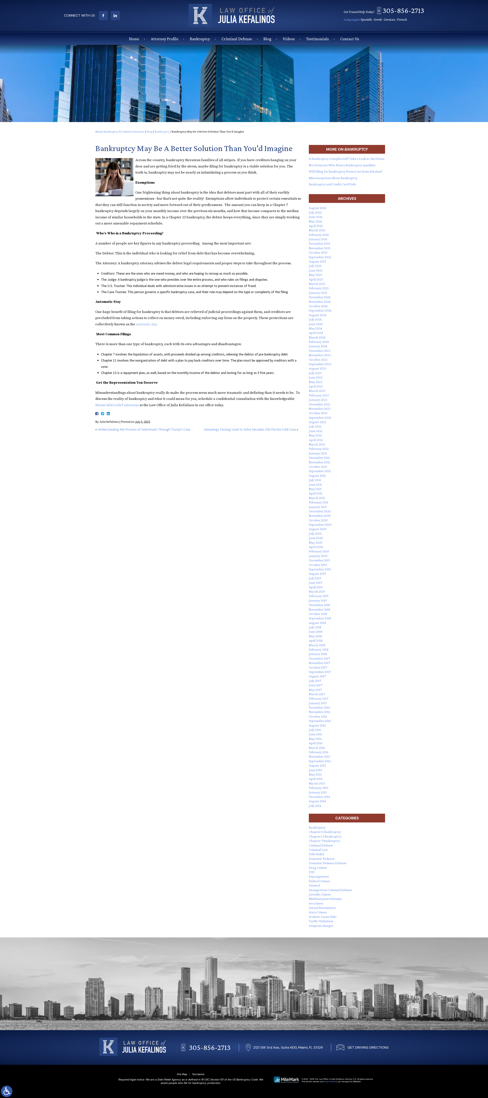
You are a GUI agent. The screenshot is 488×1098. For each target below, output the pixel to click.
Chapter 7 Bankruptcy (324, 841)
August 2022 (317, 422)
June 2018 (315, 631)
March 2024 (317, 337)
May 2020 (315, 542)
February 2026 (319, 235)
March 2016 (317, 748)
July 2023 (315, 373)
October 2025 (318, 252)
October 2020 (318, 520)
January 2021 (318, 507)
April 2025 (316, 279)
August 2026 (317, 208)
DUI (312, 872)
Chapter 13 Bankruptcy (325, 836)
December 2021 (319, 458)
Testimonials (317, 38)
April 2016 (316, 743)
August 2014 (317, 801)
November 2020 (320, 516)
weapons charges (321, 926)
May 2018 (315, 636)
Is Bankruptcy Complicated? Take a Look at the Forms (346, 159)
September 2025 (320, 257)
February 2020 (319, 551)
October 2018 (318, 614)
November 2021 (319, 462)
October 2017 (318, 667)
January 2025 (318, 293)
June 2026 (316, 217)
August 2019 (317, 574)
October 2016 (318, 716)
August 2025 (317, 261)
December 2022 (319, 404)
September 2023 (320, 364)
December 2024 (319, 297)
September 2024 (320, 310)
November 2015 (319, 756)
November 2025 (320, 248)
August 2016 (317, 725)
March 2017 (317, 694)
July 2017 (315, 681)
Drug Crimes (318, 868)
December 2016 (319, 707)
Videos (289, 38)
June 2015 (315, 770)
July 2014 (315, 806)
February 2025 (319, 288)
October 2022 (318, 413)
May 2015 (315, 774)
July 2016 (315, 730)
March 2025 (317, 284)
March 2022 (317, 444)
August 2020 (318, 529)
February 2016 (318, 752)
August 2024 (317, 315)
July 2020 (315, 533)
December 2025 (319, 243)
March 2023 (317, 391)
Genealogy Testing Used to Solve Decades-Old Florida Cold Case (250, 429)
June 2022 (315, 431)
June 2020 (316, 538)
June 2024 (316, 324)
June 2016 (315, 734)
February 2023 (319, 395)
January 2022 (318, 453)
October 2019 (318, 565)
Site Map (182, 1074)
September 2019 (320, 569)
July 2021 (315, 480)
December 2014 (319, 797)
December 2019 (319, 560)
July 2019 (315, 578)
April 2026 (316, 226)
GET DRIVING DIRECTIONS (368, 1047)
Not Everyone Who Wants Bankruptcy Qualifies (342, 165)
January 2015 (318, 792)
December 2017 (319, 658)
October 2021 (318, 467)
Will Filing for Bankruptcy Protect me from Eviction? (345, 171)
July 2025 (315, 266)
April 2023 (316, 386)
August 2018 (317, 623)
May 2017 (315, 690)
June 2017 (315, 685)
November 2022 (319, 409)
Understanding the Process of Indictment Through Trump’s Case (144, 429)
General (314, 885)
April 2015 (316, 779)
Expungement (319, 876)
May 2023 (315, 382)
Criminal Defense (237, 38)
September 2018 (320, 618)
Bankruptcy (200, 38)
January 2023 (318, 400)
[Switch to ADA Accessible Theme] (6, 1091)
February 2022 (319, 449)
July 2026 (315, 212)
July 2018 (315, 627)
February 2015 (318, 788)
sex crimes (316, 903)
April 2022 (316, 440)
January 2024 (318, 346)
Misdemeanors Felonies (325, 899)
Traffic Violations (321, 921)
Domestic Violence (322, 859)
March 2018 (317, 645)
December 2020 (320, 511)
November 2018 (319, 609)
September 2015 (320, 761)
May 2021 (315, 489)
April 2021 (315, 493)
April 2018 (316, 640)
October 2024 (318, 306)
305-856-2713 (403, 10)
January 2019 (318, 600)
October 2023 (318, 360)
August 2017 (317, 676)
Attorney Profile (164, 38)
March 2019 (317, 591)
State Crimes (318, 912)
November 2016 (319, 712)
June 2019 (315, 582)
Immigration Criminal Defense (330, 890)
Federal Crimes (319, 881)
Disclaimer (198, 1074)
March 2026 (317, 230)
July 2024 (315, 319)
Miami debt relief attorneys (117, 405)
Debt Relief (316, 854)
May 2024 (315, 328)
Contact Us (349, 38)
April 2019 (316, 587)
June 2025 (316, 270)
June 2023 (316, 377)
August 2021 (317, 475)
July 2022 (315, 426)
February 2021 (318, 502)
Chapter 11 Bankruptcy (325, 832)
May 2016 (315, 739)
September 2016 (320, 721)
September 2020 (320, 524)
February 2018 (318, 649)
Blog (267, 38)
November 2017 (319, 663)
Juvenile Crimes (320, 894)
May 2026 (315, 221)
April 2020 (316, 547)
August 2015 (317, 765)
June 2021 (315, 484)
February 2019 (318, 596)
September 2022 (320, 418)
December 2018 (319, 605)
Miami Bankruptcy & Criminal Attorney (119, 131)
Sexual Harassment (322, 908)
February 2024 (319, 342)
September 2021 (320, 471)
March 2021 (317, 498)
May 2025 (315, 275)
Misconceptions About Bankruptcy (333, 178)
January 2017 (318, 703)
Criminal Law (318, 850)
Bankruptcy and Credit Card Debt (332, 184)
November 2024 (320, 302)
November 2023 (320, 355)
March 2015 (317, 783)
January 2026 (318, 239)
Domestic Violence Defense (327, 863)
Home (134, 38)
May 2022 (315, 435)
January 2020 (318, 556)
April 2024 (316, 333)
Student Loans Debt (323, 917)
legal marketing (330, 1081)
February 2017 (318, 698)
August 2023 (317, 368)
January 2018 (318, 654)
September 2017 (320, 672)
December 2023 (319, 351)
